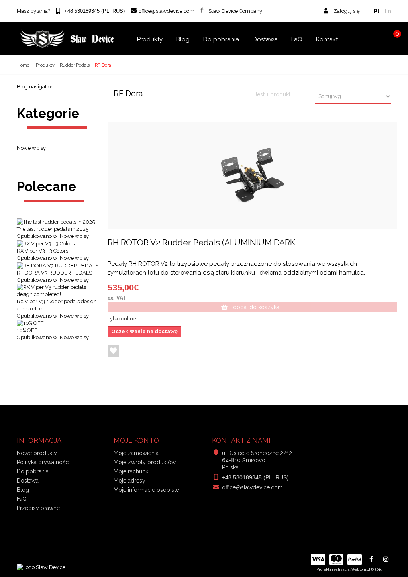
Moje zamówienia (136, 453)
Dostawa (265, 39)
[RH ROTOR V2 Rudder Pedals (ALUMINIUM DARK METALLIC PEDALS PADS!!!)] (252, 175)
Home (23, 65)
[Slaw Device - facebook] (371, 559)
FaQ (296, 39)
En (388, 11)
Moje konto (136, 440)
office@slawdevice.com (252, 487)
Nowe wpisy (31, 148)
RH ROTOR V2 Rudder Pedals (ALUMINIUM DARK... (204, 242)
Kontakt (327, 39)
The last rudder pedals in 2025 (52, 229)
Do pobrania (221, 39)
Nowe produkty (37, 453)
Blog (183, 39)
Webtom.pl (360, 569)
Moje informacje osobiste (146, 490)
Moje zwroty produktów (145, 462)
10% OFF (27, 330)
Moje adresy (129, 480)
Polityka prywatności (43, 462)
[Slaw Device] (67, 38)
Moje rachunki (131, 471)
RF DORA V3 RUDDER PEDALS (54, 273)
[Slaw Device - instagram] (386, 559)
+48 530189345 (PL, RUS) (255, 477)
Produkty (150, 39)
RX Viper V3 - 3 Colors (42, 251)
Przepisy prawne (38, 508)
